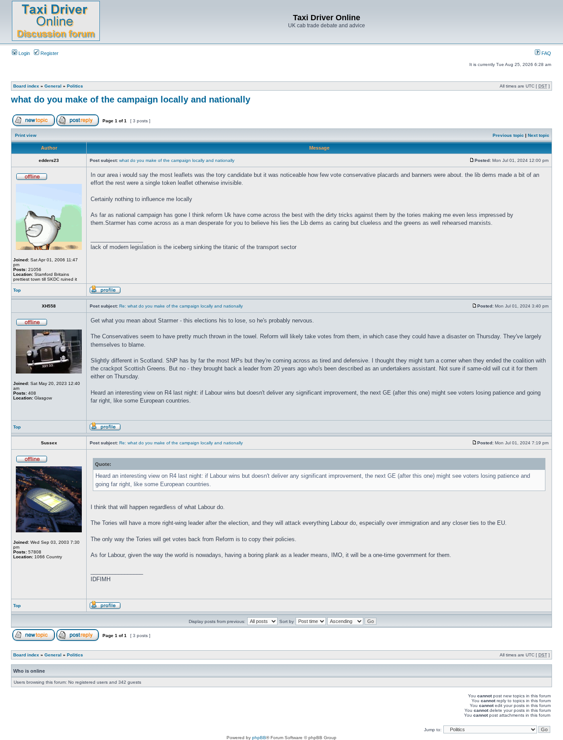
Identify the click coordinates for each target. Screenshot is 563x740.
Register (48, 53)
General (53, 86)
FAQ (545, 53)
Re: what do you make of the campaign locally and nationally (181, 306)
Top (17, 290)
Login (23, 53)
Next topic (538, 135)
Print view (26, 135)
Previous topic (508, 135)
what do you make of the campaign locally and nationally (130, 99)
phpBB (259, 737)
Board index (26, 86)
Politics (75, 86)
